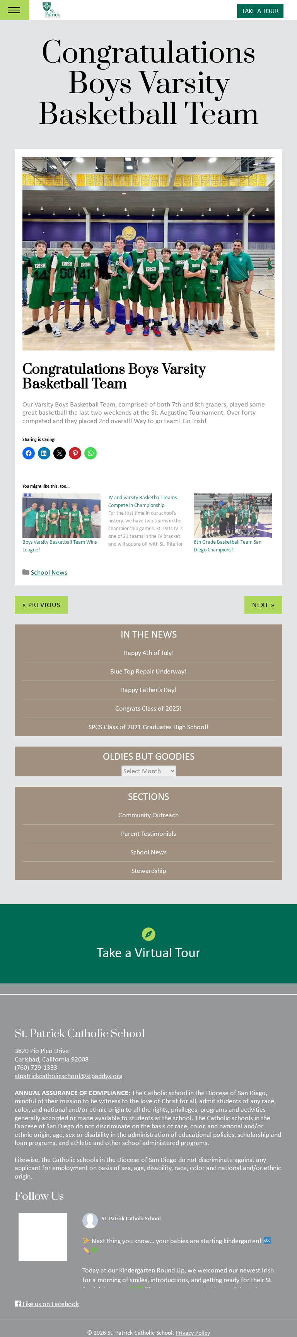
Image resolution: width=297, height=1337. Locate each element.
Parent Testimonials (148, 833)
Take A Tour (260, 10)
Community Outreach (148, 815)
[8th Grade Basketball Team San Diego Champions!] (232, 515)
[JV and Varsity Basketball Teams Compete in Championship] (151, 520)
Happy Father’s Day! (148, 689)
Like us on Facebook (50, 1303)
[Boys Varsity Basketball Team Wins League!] (61, 515)
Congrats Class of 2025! (148, 708)
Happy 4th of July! (148, 652)
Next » (263, 604)
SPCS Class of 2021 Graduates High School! (148, 726)
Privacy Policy (193, 1332)
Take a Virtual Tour (149, 952)
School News (49, 572)
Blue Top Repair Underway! (148, 671)
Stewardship (148, 870)
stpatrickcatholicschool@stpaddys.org (68, 1075)
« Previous (41, 604)
